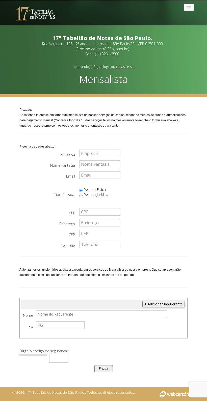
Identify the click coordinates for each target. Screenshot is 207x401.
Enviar (104, 368)
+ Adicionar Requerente (163, 304)
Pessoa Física (94, 189)
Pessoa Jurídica (95, 194)
